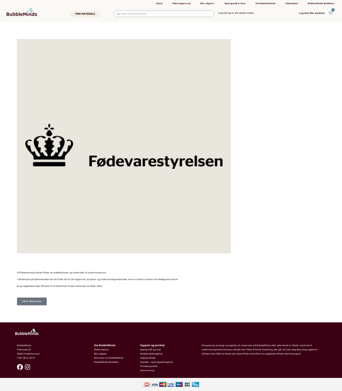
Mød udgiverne (181, 3)
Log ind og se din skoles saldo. (236, 13)
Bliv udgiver (207, 3)
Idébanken (291, 3)
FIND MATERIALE (85, 14)
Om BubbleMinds (265, 3)
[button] (32, 301)
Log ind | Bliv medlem (312, 13)
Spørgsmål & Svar (235, 3)
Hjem (159, 3)
